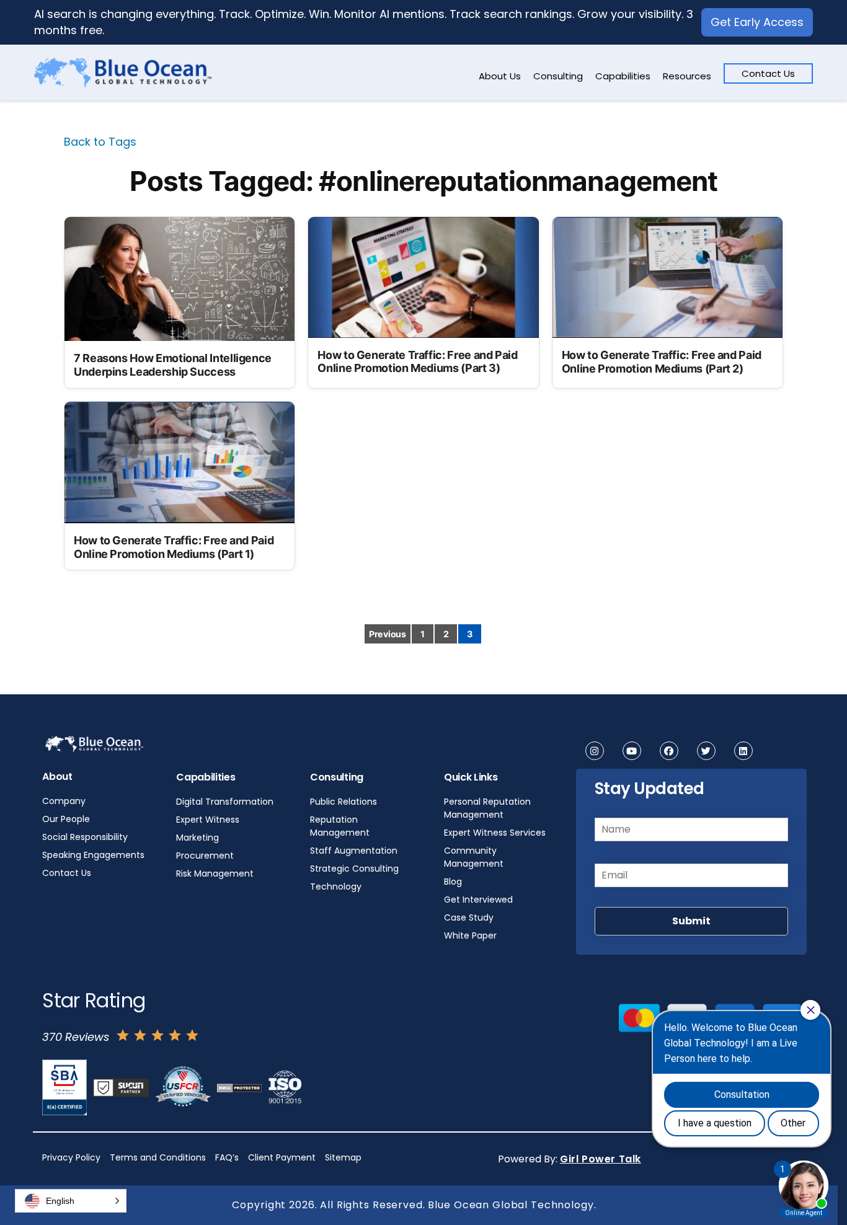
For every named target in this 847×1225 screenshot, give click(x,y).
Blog (453, 881)
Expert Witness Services (495, 832)
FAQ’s (227, 1157)
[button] (71, 1201)
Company (64, 801)
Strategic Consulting (354, 868)
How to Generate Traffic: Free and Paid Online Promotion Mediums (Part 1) (173, 547)
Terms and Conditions (158, 1157)
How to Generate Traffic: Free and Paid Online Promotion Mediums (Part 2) (661, 361)
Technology (335, 886)
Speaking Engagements (93, 855)
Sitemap (343, 1157)
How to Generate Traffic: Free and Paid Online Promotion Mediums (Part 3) (417, 361)
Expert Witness (207, 819)
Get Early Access (757, 22)
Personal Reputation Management (487, 808)
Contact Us (768, 73)
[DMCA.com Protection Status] (239, 1087)
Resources (687, 75)
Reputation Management (340, 826)
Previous (387, 634)
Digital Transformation (224, 801)
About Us (500, 75)
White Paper (470, 935)
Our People (66, 819)
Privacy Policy (71, 1157)
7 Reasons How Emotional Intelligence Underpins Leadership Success (173, 365)
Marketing (197, 837)
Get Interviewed (478, 899)
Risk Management (215, 873)
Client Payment (282, 1157)
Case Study (469, 917)
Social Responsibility (85, 837)
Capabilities (622, 75)
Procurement (205, 855)
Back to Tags (100, 141)
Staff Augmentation (353, 850)
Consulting (558, 75)
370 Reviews (75, 1037)
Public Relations (343, 801)
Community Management (473, 857)
